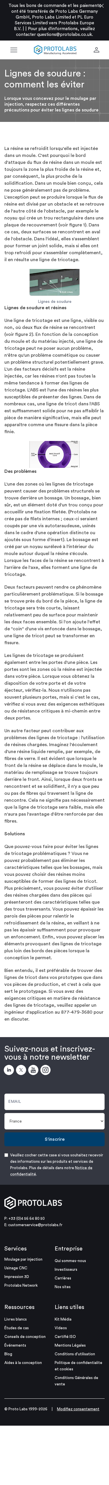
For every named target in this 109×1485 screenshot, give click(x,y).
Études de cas (16, 1328)
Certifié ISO (65, 1336)
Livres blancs (15, 1319)
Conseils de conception (25, 1336)
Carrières (63, 1278)
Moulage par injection (23, 1259)
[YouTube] (34, 1070)
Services (15, 1249)
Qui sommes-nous (70, 1261)
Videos (61, 1328)
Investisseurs (66, 1269)
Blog (8, 1354)
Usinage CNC (15, 1268)
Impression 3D (16, 1277)
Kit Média (63, 1319)
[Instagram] (46, 1070)
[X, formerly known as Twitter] (22, 1070)
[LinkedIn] (9, 1070)
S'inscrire (55, 1139)
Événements (15, 1345)
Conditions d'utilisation (75, 1354)
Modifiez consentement (78, 1409)
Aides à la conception (23, 1363)
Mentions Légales (70, 1345)
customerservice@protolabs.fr (35, 1225)
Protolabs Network (21, 1285)
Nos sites (63, 1287)
